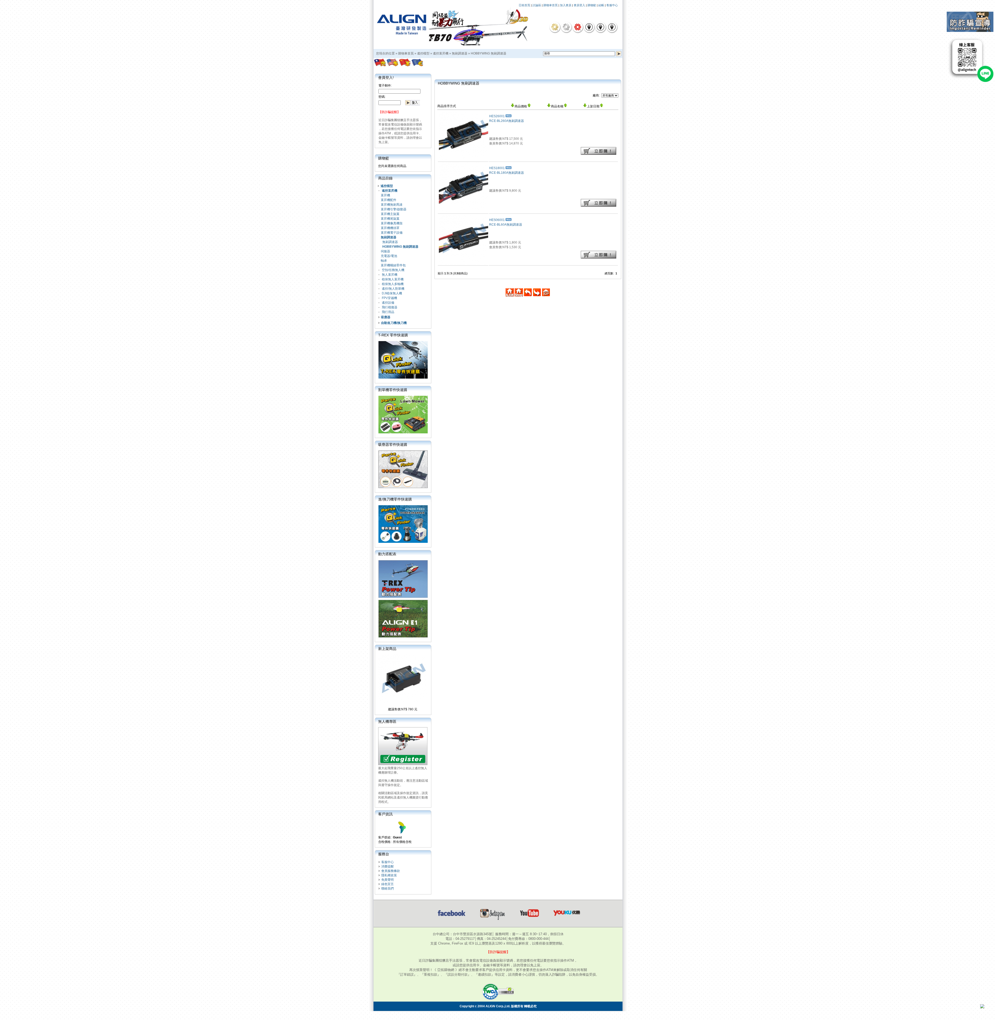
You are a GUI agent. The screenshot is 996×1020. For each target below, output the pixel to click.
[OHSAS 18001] (612, 27)
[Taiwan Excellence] (577, 27)
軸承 (384, 260)
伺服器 (385, 251)
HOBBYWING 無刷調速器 (488, 53)
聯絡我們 (387, 888)
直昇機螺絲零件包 (393, 265)
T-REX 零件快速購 (393, 335)
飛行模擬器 (389, 307)
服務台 (383, 854)
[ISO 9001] (589, 27)
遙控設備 (388, 302)
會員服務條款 (390, 871)
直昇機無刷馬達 (392, 204)
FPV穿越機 (389, 298)
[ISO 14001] (600, 27)
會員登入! (386, 77)
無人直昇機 (389, 274)
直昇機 (385, 195)
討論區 (536, 5)
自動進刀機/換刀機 (394, 323)
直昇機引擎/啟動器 (393, 209)
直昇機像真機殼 (392, 223)
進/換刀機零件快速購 (395, 499)
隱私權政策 (389, 875)
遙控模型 (423, 53)
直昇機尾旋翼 (390, 218)
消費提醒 (387, 866)
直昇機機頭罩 (390, 228)
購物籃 (591, 5)
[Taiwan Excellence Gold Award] (555, 27)
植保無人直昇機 (393, 279)
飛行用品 (388, 312)
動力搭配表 (387, 554)
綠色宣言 (387, 884)
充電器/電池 (389, 256)
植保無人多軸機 (393, 284)
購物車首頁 (550, 5)
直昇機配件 (388, 200)
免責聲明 (387, 880)
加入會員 (565, 5)
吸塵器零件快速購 (392, 444)
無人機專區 (387, 721)
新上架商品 (387, 649)
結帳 (601, 5)
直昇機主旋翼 (390, 214)
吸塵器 (385, 317)
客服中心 (612, 5)
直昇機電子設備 (392, 232)
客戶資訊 (385, 814)
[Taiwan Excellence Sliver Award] (566, 27)
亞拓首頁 (524, 5)
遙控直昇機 (440, 53)
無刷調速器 (459, 53)
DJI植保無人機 (392, 293)
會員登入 (579, 5)
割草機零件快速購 (392, 390)
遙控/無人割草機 (393, 288)
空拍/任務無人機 (393, 270)
